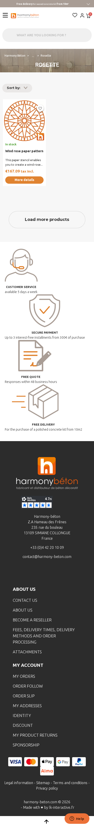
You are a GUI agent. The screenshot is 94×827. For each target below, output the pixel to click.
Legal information (18, 783)
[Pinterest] (68, 573)
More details (24, 180)
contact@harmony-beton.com (47, 557)
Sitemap (43, 783)
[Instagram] (40, 573)
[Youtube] (54, 573)
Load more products (47, 219)
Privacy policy (47, 788)
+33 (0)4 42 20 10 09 (47, 547)
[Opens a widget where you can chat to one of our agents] (76, 819)
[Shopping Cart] (88, 16)
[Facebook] (25, 573)
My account (28, 665)
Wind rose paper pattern (24, 151)
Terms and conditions (70, 783)
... (33, 55)
